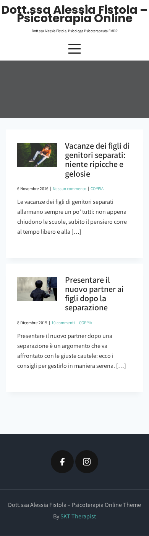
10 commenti (63, 322)
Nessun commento (69, 188)
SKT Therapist (78, 516)
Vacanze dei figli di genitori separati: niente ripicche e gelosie (97, 159)
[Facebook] (62, 461)
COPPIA (97, 188)
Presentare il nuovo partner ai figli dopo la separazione (94, 293)
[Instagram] (86, 461)
